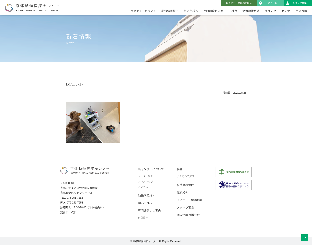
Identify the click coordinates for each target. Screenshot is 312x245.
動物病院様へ (170, 11)
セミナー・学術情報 (294, 11)
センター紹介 (145, 176)
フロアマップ (145, 181)
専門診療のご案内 (214, 11)
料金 (234, 11)
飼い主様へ (191, 11)
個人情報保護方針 (188, 214)
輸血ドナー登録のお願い (239, 3)
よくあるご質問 (185, 176)
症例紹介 (270, 11)
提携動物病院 (251, 11)
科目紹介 (143, 217)
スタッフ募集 (299, 3)
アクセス (272, 3)
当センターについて (143, 11)
